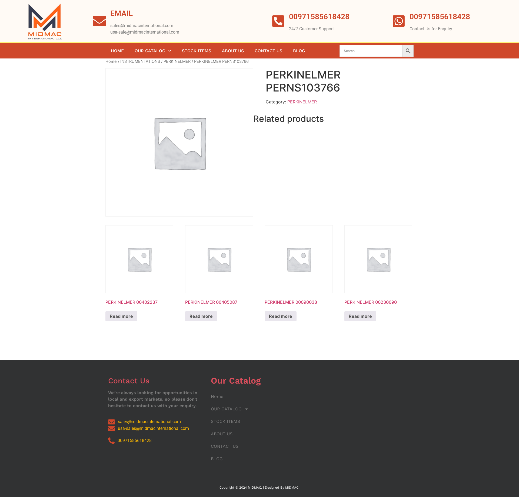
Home (117, 50)
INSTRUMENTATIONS (140, 61)
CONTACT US (268, 50)
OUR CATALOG (150, 50)
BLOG (299, 50)
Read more (121, 316)
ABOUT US (233, 50)
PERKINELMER (177, 61)
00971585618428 (440, 16)
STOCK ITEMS (196, 50)
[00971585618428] (398, 21)
